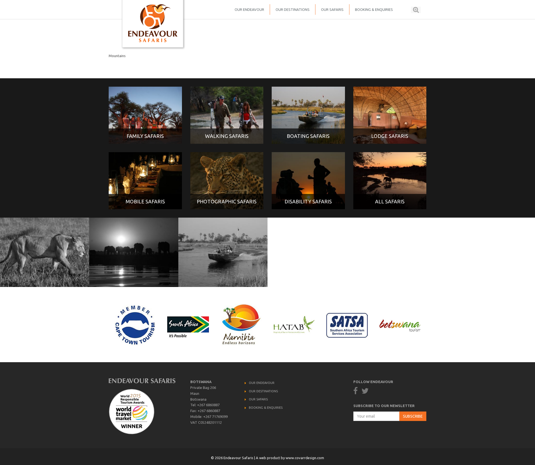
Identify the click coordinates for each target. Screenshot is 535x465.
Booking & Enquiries (374, 9)
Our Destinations (293, 9)
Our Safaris (332, 9)
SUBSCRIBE (413, 416)
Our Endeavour (249, 9)
